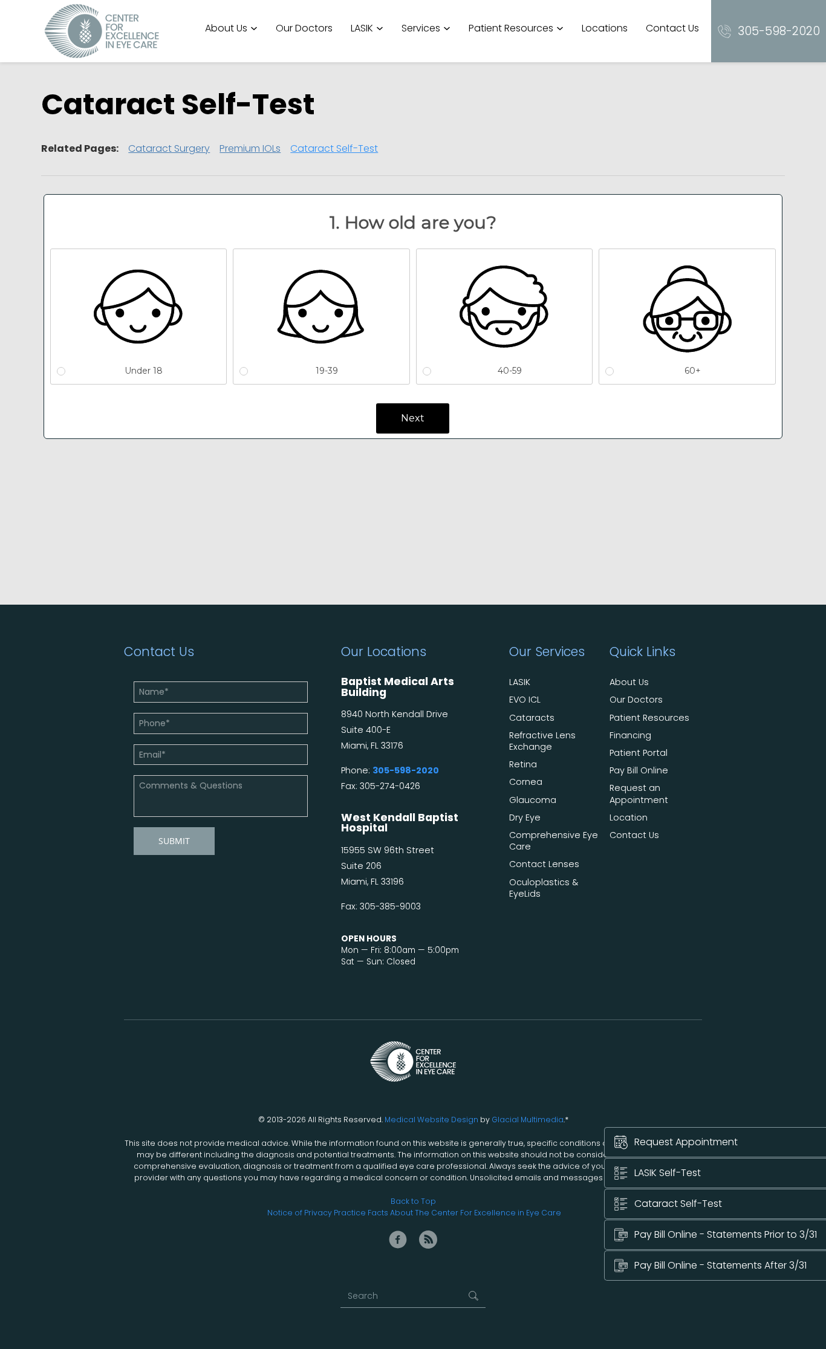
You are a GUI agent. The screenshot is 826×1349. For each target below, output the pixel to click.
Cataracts (531, 718)
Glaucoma (532, 800)
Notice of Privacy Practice (316, 1213)
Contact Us (672, 28)
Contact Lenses (544, 864)
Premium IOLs (250, 148)
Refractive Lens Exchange (542, 741)
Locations (605, 28)
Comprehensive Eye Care (553, 841)
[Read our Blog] (428, 1239)
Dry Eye (525, 818)
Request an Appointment (639, 793)
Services (421, 28)
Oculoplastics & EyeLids (543, 888)
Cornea (525, 782)
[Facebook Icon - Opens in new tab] (398, 1239)
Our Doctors (304, 28)
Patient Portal (639, 753)
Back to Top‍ (413, 1201)
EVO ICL (525, 700)
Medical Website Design (431, 1119)
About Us (226, 28)
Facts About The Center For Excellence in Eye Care (464, 1213)
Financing (630, 735)
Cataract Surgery (169, 148)
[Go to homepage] (101, 31)
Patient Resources (511, 28)
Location (629, 818)
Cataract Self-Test (334, 148)
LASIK (362, 28)
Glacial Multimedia (528, 1119)
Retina (523, 764)
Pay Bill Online (639, 770)
